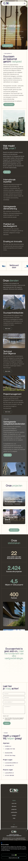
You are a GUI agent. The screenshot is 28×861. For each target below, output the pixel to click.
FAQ (14, 818)
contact (14, 815)
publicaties (14, 812)
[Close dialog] (26, 831)
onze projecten (8, 45)
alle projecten (14, 530)
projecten (14, 809)
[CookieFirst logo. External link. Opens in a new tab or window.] (1, 843)
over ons (7, 172)
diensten (14, 806)
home (14, 800)
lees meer (7, 328)
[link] (7, 45)
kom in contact (9, 104)
